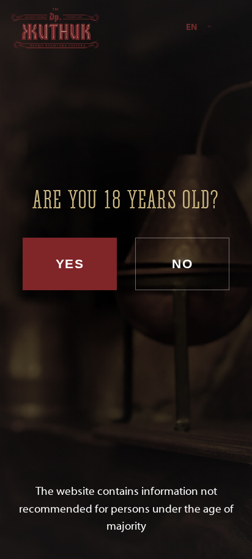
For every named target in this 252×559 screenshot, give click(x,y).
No (182, 264)
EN (191, 27)
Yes (70, 264)
